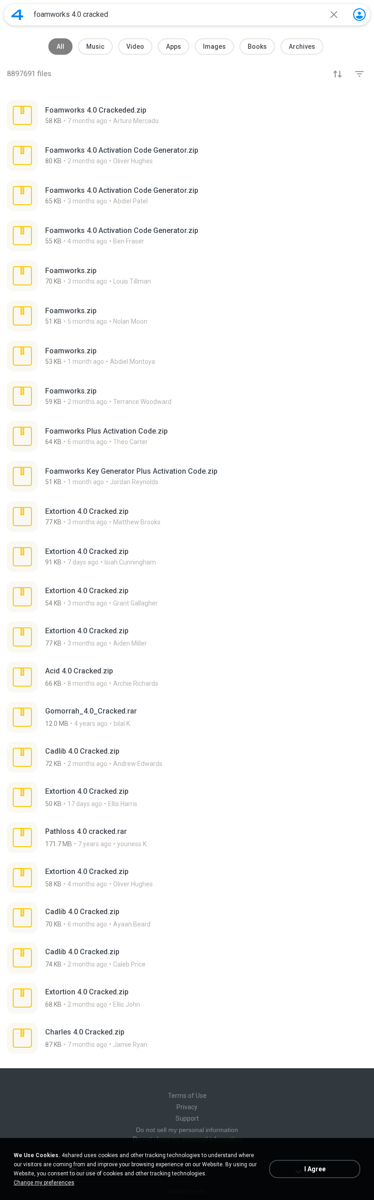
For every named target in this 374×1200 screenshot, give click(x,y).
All (60, 46)
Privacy (187, 1107)
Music (95, 46)
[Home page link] (17, 14)
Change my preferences (44, 1182)
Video (135, 46)
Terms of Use (187, 1095)
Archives (302, 46)
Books (257, 46)
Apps (173, 46)
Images (214, 46)
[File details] (187, 115)
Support (187, 1118)
